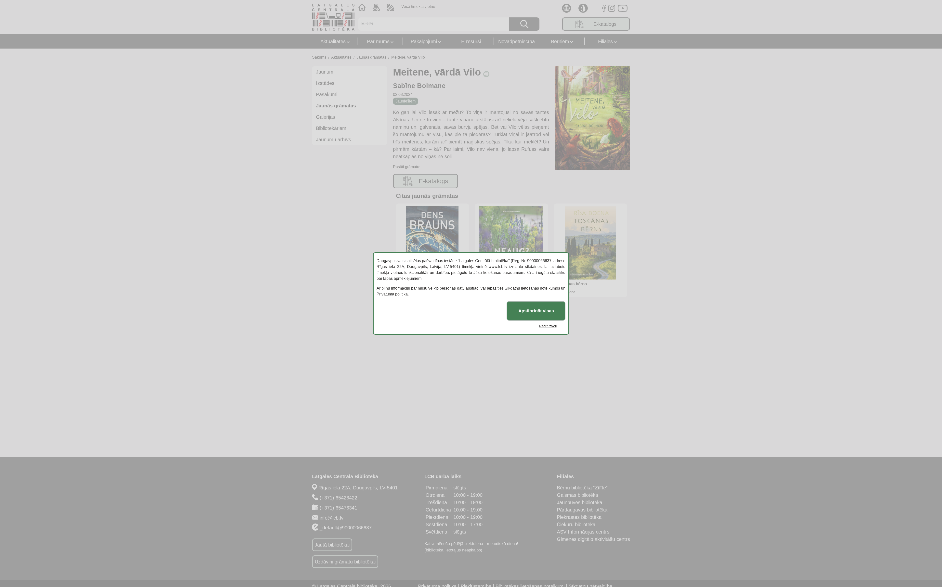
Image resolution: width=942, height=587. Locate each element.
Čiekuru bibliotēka (576, 524)
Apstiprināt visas (536, 310)
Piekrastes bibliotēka (579, 517)
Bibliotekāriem (331, 128)
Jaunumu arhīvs (333, 139)
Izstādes (325, 83)
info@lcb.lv (331, 518)
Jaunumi (325, 72)
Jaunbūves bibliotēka (579, 502)
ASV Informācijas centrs (583, 532)
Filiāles (605, 41)
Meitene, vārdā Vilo (408, 57)
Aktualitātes (333, 41)
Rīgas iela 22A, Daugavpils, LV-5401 (358, 487)
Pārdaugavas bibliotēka (582, 509)
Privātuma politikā (392, 294)
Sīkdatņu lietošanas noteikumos (532, 288)
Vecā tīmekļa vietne (418, 6)
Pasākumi (326, 94)
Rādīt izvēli (548, 326)
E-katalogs (604, 24)
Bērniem (560, 41)
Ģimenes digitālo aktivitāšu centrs (593, 539)
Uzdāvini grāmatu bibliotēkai (345, 561)
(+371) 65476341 (338, 507)
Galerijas (325, 117)
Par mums (378, 41)
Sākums (319, 57)
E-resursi (471, 41)
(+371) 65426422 (338, 497)
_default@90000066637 (346, 527)
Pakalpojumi (424, 41)
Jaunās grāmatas (371, 57)
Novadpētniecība (516, 41)
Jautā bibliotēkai (332, 545)
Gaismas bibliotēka (577, 495)
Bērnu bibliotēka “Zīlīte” (582, 487)
